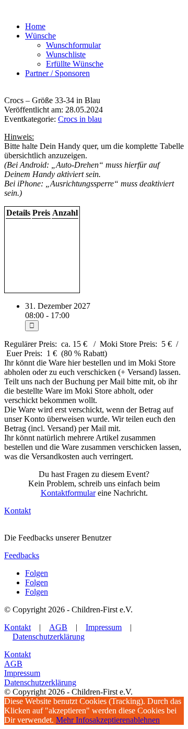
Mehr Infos (74, 719)
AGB (58, 627)
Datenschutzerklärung (49, 636)
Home (35, 26)
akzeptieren (111, 719)
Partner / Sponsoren (57, 73)
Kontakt (17, 510)
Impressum (104, 627)
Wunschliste (66, 54)
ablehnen (145, 719)
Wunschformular (73, 45)
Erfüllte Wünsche (74, 63)
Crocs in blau (80, 119)
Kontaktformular (68, 492)
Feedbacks (21, 555)
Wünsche (40, 35)
